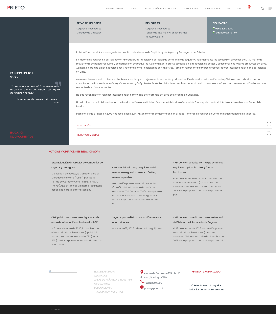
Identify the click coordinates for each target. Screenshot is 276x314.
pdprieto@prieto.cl (226, 32)
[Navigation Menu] (270, 8)
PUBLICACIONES (212, 8)
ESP (228, 8)
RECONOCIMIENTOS (88, 135)
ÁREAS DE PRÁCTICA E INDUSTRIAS (161, 8)
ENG (239, 8)
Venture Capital (154, 36)
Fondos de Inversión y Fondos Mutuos (166, 32)
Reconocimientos (21, 136)
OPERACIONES (191, 8)
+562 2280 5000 (224, 28)
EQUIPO (134, 8)
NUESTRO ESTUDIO (115, 8)
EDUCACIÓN (84, 125)
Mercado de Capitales (88, 32)
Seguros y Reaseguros (88, 28)
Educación (17, 132)
